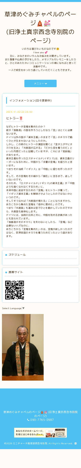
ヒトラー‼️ (14, 118)
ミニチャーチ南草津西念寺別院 (30, 443)
